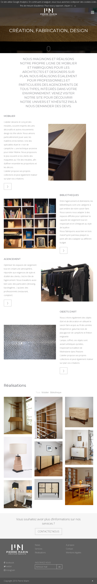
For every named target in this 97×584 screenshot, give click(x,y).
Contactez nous (48, 531)
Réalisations (40, 552)
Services (38, 548)
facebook (9, 562)
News (37, 545)
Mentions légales (73, 552)
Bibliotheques (69, 195)
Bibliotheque (55, 392)
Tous (38, 392)
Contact (69, 548)
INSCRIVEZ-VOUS (43, 562)
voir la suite (18, 424)
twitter (9, 566)
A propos (70, 545)
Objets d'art (68, 311)
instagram (10, 570)
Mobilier (9, 116)
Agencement (12, 259)
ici (71, 5)
